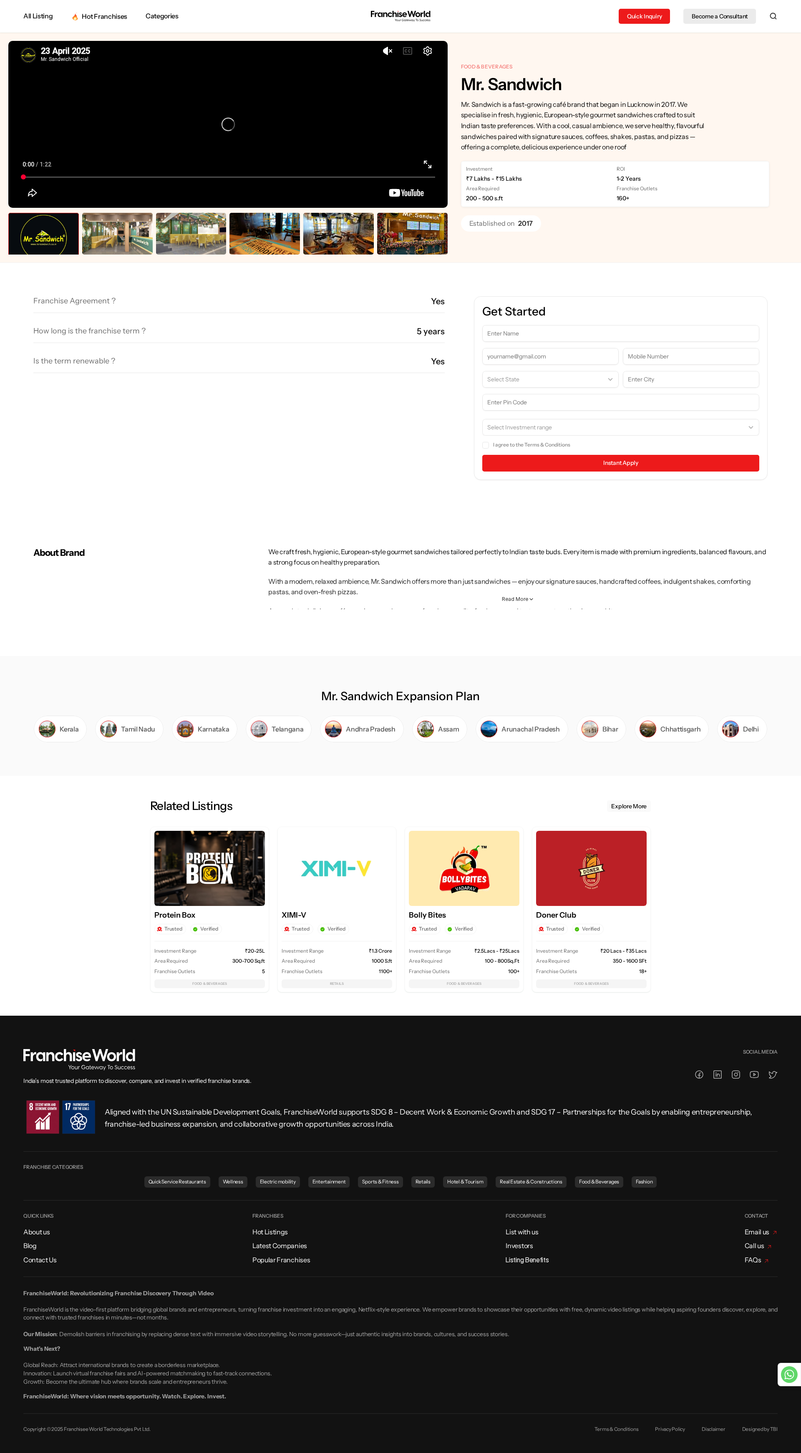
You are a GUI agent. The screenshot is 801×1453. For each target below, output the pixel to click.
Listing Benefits (527, 1260)
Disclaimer (713, 1429)
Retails (337, 983)
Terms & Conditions (547, 444)
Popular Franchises (281, 1260)
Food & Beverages (487, 66)
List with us (522, 1232)
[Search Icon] (773, 16)
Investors (519, 1245)
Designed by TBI (760, 1429)
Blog (30, 1245)
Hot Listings (270, 1232)
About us (36, 1232)
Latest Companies (279, 1245)
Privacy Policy (670, 1429)
